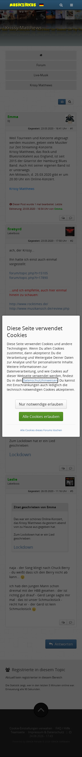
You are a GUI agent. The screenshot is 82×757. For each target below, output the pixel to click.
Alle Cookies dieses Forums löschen (41, 430)
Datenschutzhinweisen (40, 380)
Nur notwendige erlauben (41, 404)
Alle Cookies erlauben (41, 416)
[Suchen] (61, 5)
